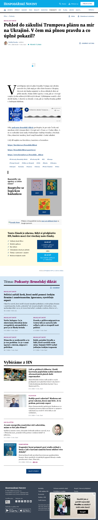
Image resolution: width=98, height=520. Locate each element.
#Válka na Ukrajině (28, 163)
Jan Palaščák (8, 422)
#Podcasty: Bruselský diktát (18, 159)
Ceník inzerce (42, 500)
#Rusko (45, 163)
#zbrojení (13, 166)
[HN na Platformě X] (16, 501)
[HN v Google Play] (11, 510)
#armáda (21, 166)
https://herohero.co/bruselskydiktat (22, 145)
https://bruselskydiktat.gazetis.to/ (22, 150)
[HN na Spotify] (28, 501)
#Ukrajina (53, 163)
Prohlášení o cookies (59, 491)
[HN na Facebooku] (19, 501)
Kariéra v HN (42, 497)
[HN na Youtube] (31, 501)
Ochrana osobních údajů (60, 488)
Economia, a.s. (17, 491)
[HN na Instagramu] (22, 501)
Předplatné (87, 3)
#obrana (37, 166)
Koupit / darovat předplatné (82, 488)
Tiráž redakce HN (43, 491)
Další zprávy (34, 471)
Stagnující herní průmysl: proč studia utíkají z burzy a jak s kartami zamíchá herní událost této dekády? (41, 449)
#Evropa (49, 159)
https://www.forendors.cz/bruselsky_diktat (25, 155)
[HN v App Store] (25, 510)
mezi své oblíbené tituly (49, 221)
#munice (29, 166)
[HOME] (5, 10)
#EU (43, 159)
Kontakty (41, 488)
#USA (38, 163)
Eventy (76, 491)
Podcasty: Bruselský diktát (35, 281)
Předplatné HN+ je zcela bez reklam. (54, 270)
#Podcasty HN (34, 159)
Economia (41, 494)
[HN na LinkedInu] (25, 501)
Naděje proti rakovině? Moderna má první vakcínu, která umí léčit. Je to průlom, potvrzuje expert (45, 401)
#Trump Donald (14, 163)
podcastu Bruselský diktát (22, 127)
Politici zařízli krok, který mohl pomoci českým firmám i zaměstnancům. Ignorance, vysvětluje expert (29, 297)
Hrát (37, 193)
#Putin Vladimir (48, 166)
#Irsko (57, 166)
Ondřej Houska (13, 42)
